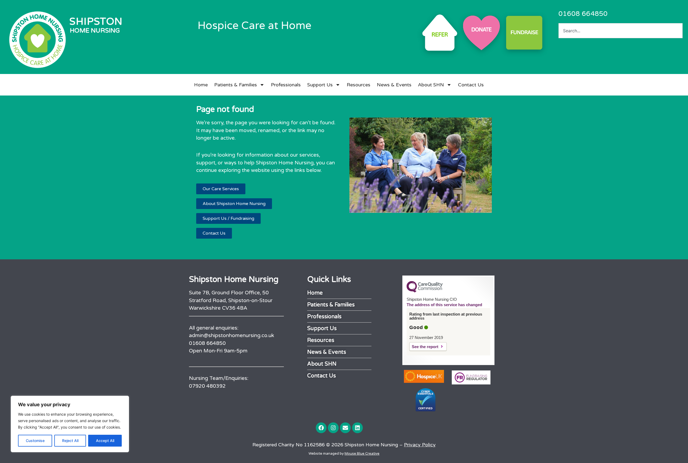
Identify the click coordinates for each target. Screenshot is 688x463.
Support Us (320, 85)
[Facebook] (321, 427)
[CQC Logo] (425, 291)
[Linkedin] (357, 427)
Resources (358, 85)
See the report (425, 346)
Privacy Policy (420, 445)
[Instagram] (333, 427)
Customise (35, 440)
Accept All (105, 440)
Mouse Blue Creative (362, 453)
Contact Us (471, 85)
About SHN (431, 85)
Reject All (70, 440)
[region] (70, 424)
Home (201, 85)
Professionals (286, 85)
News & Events (394, 85)
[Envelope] (345, 427)
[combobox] (620, 30)
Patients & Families (235, 85)
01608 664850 (583, 14)
